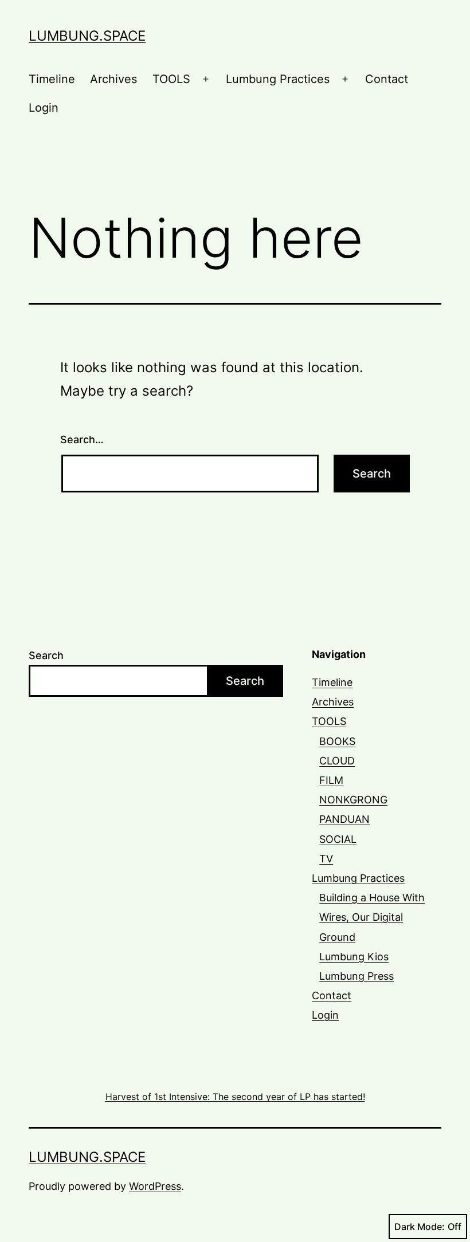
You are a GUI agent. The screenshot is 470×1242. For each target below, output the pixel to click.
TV (326, 859)
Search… (82, 439)
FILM (331, 780)
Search (46, 655)
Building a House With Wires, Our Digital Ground (372, 917)
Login (43, 108)
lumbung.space (87, 35)
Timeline (52, 79)
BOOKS (337, 741)
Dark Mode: (419, 1226)
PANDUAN (344, 819)
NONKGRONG (353, 800)
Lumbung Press (356, 976)
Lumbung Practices (278, 79)
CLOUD (337, 761)
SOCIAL (338, 839)
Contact (386, 79)
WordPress (155, 1186)
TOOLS (171, 79)
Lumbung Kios (354, 957)
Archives (113, 79)
